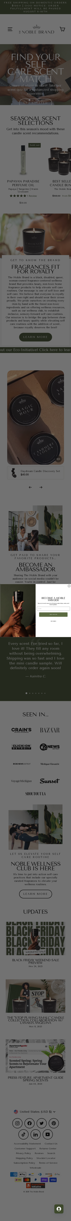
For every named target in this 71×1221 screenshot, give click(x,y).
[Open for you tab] (58, 1208)
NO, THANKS (53, 621)
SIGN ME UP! (53, 614)
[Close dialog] (69, 586)
